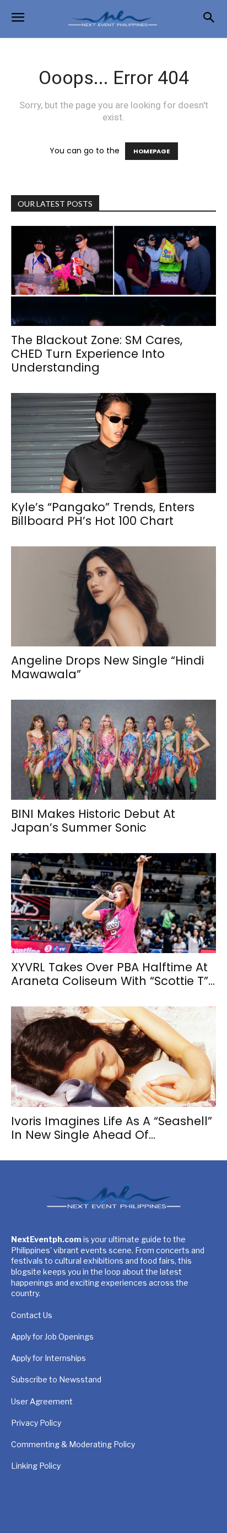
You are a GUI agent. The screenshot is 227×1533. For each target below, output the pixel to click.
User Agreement (42, 1401)
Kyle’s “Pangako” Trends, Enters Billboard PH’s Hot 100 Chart (102, 514)
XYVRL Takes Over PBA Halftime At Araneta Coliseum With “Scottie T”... (113, 974)
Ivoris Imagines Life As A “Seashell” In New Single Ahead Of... (111, 1128)
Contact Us (31, 1315)
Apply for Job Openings (52, 1336)
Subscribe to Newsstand (56, 1379)
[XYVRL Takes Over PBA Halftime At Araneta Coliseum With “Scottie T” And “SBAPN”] (113, 903)
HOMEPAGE (151, 151)
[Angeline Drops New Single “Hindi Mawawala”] (113, 596)
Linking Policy (36, 1465)
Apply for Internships (48, 1358)
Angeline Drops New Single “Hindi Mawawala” (107, 667)
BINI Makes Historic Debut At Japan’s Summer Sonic (93, 820)
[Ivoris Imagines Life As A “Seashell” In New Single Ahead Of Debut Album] (113, 1056)
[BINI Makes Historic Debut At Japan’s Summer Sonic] (113, 750)
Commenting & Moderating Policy (73, 1444)
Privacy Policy (36, 1422)
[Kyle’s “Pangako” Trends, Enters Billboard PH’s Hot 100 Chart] (113, 443)
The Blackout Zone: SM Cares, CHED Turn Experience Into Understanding (96, 353)
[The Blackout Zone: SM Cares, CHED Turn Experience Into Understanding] (113, 276)
